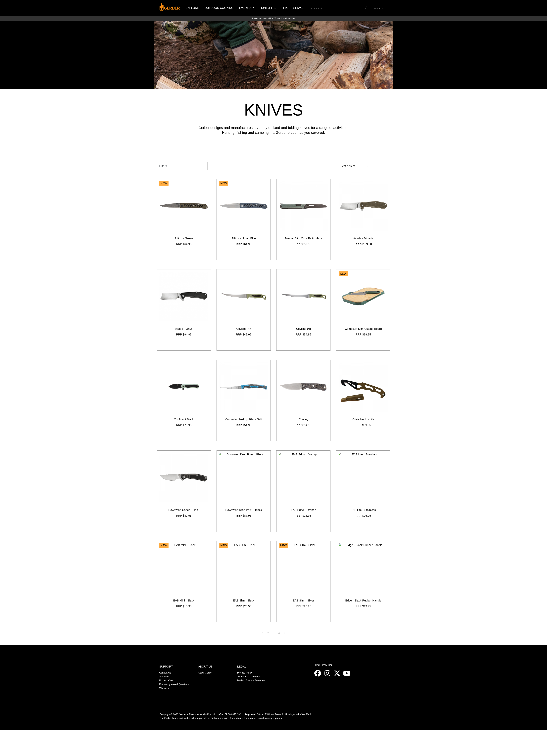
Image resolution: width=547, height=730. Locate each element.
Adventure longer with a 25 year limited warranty (273, 18)
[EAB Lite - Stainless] (363, 491)
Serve (298, 7)
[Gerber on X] (337, 673)
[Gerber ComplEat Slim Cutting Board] (363, 310)
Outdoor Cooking (219, 7)
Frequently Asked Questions (174, 684)
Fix (285, 7)
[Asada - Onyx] (183, 310)
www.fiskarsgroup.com (270, 718)
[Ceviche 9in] (303, 310)
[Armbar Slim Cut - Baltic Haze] (303, 219)
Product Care (166, 680)
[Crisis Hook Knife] (363, 400)
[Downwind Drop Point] (243, 491)
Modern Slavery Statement (251, 680)
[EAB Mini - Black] (183, 581)
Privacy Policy (245, 672)
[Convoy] (303, 400)
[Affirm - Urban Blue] (243, 219)
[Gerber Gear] (318, 673)
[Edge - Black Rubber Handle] (363, 581)
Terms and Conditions (248, 676)
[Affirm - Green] (183, 219)
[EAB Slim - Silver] (303, 581)
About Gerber (205, 672)
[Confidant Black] (183, 400)
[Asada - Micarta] (363, 219)
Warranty (164, 688)
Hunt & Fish (268, 7)
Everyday (246, 7)
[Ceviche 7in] (243, 310)
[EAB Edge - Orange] (303, 491)
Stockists (164, 676)
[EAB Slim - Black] (243, 581)
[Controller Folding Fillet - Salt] (243, 400)
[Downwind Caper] (183, 491)
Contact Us (378, 9)
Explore (192, 7)
